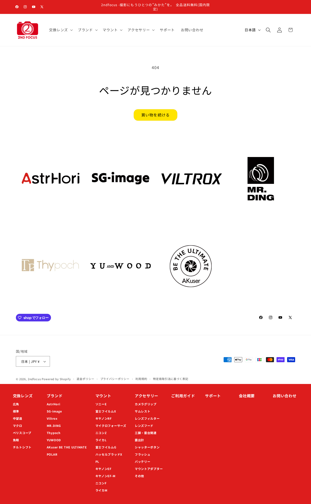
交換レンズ (23, 395)
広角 (16, 404)
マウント (103, 395)
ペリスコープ (22, 433)
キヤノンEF (103, 469)
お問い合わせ (284, 395)
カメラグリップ (146, 404)
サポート (213, 395)
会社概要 (247, 395)
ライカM (101, 490)
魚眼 (16, 440)
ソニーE (101, 404)
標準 (16, 411)
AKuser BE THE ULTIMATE (67, 447)
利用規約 (141, 379)
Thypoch (54, 433)
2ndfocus (34, 379)
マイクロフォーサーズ (110, 425)
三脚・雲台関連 (146, 433)
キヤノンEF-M (105, 476)
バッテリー (142, 461)
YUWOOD (54, 440)
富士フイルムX (105, 411)
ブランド (55, 395)
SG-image (54, 411)
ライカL (101, 440)
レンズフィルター (147, 418)
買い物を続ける (155, 114)
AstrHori (53, 404)
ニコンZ (101, 433)
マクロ (17, 425)
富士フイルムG (105, 447)
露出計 (139, 440)
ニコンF (101, 483)
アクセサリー (146, 395)
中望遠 (17, 418)
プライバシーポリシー (114, 379)
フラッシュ (142, 454)
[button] (60, 30)
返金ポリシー (85, 379)
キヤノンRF (103, 418)
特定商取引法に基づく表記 (170, 379)
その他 (139, 476)
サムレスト (142, 411)
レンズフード (144, 425)
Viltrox (52, 418)
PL (97, 461)
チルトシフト (22, 447)
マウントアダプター (149, 469)
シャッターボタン (147, 447)
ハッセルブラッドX (108, 454)
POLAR (52, 454)
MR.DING (54, 425)
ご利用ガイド (183, 395)
